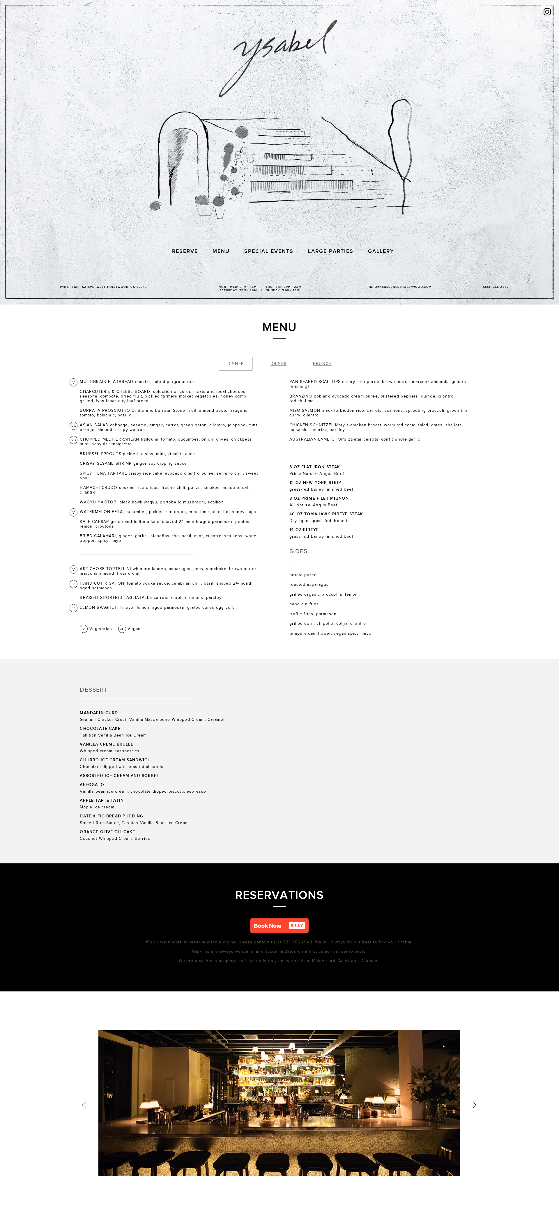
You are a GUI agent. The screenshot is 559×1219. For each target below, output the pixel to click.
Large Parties (330, 251)
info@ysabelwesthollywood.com (400, 287)
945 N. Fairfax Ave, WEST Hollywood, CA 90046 (103, 287)
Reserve (185, 251)
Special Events (268, 251)
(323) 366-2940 (496, 287)
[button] (279, 925)
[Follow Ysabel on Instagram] (547, 12)
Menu (221, 251)
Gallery (381, 251)
